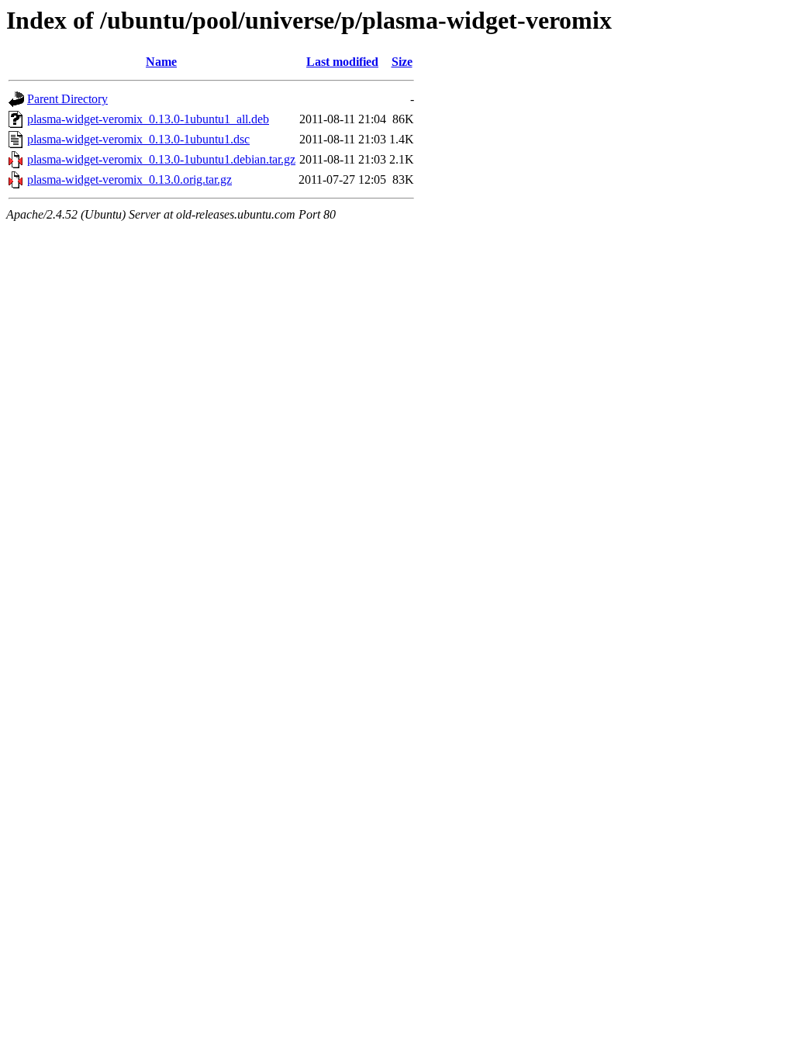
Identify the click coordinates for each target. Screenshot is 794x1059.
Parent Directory (67, 98)
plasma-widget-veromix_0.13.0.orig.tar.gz (129, 179)
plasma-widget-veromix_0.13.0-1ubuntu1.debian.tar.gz (161, 159)
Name (161, 61)
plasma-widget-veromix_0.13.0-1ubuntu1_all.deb (148, 119)
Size (402, 61)
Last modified (342, 61)
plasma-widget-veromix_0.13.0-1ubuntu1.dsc (138, 139)
